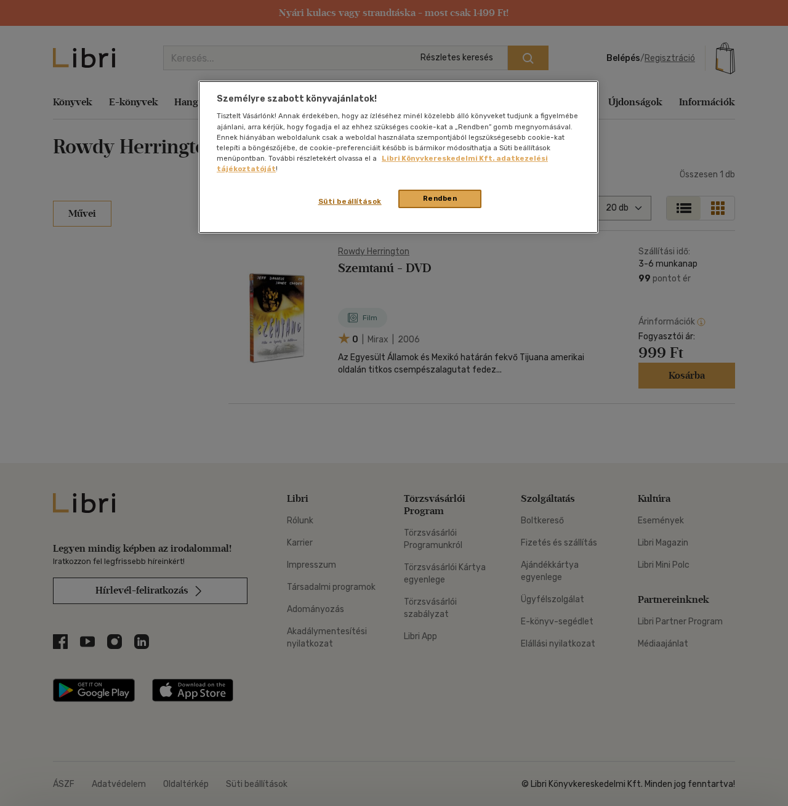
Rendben (440, 198)
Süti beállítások (350, 201)
